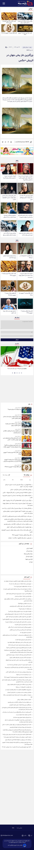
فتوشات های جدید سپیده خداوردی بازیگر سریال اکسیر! (9, 177)
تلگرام (25, 835)
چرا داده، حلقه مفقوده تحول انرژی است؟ (22, 586)
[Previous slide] (2, 356)
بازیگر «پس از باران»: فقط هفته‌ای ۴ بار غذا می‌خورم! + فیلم (17, 500)
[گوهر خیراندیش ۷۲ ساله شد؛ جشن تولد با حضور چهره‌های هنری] (25, 188)
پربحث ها (5, 475)
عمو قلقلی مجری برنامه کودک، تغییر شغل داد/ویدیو (20, 705)
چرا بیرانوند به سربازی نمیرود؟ (14, 409)
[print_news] (11, 142)
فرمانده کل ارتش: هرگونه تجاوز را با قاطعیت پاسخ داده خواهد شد (17, 581)
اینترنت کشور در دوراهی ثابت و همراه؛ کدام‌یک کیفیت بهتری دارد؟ (17, 737)
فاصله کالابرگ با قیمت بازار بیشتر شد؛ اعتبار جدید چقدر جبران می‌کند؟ (17, 734)
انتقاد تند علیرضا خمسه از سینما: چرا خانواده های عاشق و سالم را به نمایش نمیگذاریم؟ (25, 178)
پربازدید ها (26, 475)
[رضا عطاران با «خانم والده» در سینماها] (25, 248)
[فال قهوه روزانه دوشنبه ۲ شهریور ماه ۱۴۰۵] (9, 286)
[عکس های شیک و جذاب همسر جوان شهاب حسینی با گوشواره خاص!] (9, 188)
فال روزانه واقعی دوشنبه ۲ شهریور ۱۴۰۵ (27, 312)
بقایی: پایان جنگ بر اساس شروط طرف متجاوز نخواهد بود (19, 642)
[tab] (21, 372)
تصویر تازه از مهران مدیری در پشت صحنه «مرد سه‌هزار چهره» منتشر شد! (26, 275)
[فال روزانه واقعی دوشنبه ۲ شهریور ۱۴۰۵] (25, 303)
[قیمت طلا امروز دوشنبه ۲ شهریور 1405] (25, 28)
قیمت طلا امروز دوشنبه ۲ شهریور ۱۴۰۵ (25, 33)
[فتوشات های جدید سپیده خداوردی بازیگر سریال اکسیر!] (9, 168)
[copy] (31, 142)
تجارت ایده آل (29, 557)
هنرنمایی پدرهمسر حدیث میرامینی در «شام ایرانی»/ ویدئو (19, 692)
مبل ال (31, 562)
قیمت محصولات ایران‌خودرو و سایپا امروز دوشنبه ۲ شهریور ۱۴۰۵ (17, 677)
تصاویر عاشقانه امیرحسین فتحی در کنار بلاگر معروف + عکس (17, 493)
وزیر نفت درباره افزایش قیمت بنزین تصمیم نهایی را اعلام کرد (16, 516)
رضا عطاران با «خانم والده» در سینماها (26, 257)
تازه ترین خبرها (29, 559)
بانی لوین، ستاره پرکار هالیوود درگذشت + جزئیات (19, 538)
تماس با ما (19, 828)
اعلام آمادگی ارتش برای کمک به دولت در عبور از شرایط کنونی (18, 655)
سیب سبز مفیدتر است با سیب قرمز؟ (23, 674)
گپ (31, 835)
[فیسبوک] (8, 142)
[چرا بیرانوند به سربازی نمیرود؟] (27, 410)
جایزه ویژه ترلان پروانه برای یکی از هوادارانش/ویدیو (20, 727)
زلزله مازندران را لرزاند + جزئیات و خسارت (23, 596)
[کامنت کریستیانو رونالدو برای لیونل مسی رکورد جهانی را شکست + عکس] (27, 439)
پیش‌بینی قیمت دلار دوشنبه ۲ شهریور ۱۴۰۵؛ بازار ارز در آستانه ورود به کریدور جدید (12, 460)
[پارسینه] (24, 3)
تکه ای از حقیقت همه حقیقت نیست (23, 715)
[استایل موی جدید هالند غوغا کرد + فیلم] (9, 303)
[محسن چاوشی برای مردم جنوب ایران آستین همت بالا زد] (25, 225)
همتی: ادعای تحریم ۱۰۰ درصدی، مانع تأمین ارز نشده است (19, 665)
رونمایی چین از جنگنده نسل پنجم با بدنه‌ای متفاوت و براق (25, 22)
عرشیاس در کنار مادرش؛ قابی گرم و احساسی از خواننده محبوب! (25, 216)
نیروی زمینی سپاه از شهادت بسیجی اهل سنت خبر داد (20, 584)
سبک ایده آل (29, 551)
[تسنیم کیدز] (17, 152)
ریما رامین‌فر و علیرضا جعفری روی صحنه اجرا (9, 257)
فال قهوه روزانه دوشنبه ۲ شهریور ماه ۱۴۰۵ (10, 294)
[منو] (3, 4)
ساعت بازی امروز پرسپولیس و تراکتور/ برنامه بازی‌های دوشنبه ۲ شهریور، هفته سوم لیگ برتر (12, 446)
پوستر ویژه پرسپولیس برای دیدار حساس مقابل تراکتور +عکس (12, 417)
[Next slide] (31, 356)
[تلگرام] (5, 142)
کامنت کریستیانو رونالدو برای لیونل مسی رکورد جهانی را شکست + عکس (12, 439)
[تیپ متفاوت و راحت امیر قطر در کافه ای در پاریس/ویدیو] (27, 432)
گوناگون (30, 9)
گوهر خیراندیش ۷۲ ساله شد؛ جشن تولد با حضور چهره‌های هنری (26, 197)
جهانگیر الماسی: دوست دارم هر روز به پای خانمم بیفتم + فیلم (18, 594)
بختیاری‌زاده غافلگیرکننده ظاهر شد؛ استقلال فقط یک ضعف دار (18, 690)
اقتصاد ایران (29, 548)
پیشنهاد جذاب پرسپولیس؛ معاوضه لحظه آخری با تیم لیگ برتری (18, 740)
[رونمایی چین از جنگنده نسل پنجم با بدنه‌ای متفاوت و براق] (25, 16)
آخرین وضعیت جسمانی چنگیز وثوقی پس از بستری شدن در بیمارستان (17, 712)
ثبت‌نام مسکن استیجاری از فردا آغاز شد (23, 640)
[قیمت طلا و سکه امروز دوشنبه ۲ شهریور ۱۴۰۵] (9, 16)
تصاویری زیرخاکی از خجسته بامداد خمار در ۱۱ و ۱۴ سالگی (9, 216)
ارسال (17, 340)
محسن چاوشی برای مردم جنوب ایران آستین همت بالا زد (26, 234)
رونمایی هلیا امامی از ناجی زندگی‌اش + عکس (20, 490)
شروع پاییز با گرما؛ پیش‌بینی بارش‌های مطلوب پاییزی (20, 657)
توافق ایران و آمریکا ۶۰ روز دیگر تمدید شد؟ (17, 368)
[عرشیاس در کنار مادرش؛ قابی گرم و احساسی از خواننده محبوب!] (25, 208)
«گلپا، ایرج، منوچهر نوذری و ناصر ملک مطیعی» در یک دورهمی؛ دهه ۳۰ (16, 747)
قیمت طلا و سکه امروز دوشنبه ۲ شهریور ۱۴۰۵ (9, 22)
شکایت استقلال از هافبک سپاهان (24, 699)
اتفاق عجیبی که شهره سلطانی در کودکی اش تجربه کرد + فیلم (18, 617)
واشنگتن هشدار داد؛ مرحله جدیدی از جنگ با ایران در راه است (16, 508)
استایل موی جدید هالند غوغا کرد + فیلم (9, 312)
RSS (13, 828)
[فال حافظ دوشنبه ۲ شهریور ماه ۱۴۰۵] (9, 28)
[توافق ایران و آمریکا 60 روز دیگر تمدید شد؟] (17, 356)
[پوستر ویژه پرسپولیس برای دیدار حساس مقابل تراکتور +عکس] (27, 417)
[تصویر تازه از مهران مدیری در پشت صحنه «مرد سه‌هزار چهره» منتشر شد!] (25, 266)
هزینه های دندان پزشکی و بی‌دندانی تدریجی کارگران (20, 630)
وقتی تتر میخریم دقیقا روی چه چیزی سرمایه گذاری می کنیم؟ (18, 647)
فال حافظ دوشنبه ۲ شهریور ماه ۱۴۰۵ (9, 33)
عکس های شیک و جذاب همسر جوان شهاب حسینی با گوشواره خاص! (9, 197)
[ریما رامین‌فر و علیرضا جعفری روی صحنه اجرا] (9, 248)
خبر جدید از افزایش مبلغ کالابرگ (24, 603)
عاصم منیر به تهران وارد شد (25, 632)
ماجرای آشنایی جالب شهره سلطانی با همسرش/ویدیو (20, 606)
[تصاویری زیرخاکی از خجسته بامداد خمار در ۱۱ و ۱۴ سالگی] (9, 208)
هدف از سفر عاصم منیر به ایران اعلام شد (23, 624)
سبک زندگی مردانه (28, 554)
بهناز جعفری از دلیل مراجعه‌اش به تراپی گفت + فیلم (19, 527)
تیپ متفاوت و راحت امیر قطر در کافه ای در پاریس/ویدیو (12, 432)
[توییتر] (3, 142)
